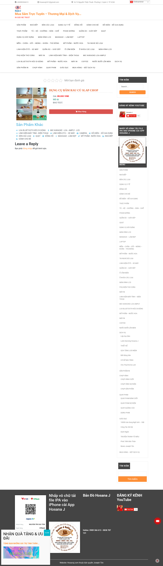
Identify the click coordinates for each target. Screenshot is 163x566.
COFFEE (85, 61)
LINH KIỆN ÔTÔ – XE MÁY (27, 49)
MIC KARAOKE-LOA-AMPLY (94, 55)
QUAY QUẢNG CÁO (128, 408)
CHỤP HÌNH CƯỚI (127, 379)
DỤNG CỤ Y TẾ (64, 25)
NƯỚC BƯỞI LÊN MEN (101, 61)
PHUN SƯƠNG (69, 31)
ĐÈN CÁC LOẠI (48, 25)
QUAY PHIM (51, 68)
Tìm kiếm (124, 466)
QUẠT (103, 31)
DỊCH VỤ (118, 61)
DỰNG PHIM (125, 413)
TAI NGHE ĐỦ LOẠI (95, 43)
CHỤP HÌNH (37, 68)
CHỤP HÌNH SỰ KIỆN (128, 384)
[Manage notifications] (157, 561)
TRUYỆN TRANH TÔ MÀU (130, 437)
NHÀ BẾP (34, 25)
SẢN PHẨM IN (22, 68)
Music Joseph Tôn (127, 446)
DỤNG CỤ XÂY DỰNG (25, 37)
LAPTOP (81, 37)
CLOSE (47, 533)
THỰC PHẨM (22, 31)
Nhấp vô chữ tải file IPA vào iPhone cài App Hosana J (62, 502)
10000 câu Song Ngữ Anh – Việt (132, 422)
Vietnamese (138, 2)
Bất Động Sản (126, 355)
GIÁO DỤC (64, 68)
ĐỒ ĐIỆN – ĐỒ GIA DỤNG (113, 25)
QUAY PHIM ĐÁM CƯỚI (129, 398)
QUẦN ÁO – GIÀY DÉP (88, 31)
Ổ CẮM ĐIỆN (70, 49)
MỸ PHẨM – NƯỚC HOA (73, 43)
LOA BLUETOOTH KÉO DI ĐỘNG (30, 61)
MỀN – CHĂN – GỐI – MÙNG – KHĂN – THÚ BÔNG (38, 43)
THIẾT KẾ (124, 346)
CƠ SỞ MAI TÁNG (127, 360)
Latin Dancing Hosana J (129, 341)
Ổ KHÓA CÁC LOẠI (87, 49)
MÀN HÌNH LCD (44, 37)
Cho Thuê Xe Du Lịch (128, 365)
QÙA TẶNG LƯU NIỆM (129, 350)
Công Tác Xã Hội (127, 427)
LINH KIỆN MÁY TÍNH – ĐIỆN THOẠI (64, 55)
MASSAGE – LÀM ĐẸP (64, 37)
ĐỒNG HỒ (78, 25)
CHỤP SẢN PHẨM (127, 389)
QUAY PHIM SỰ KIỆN (128, 403)
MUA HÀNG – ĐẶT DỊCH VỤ (83, 68)
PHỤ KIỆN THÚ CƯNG (26, 55)
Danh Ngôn (125, 432)
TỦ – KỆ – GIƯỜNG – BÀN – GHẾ (45, 31)
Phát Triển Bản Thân (128, 441)
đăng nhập (27, 148)
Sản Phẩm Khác (29, 124)
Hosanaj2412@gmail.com (49, 2)
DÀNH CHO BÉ (93, 25)
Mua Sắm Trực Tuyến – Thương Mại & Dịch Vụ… (48, 14)
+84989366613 (22, 2)
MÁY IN (42, 55)
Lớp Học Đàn (125, 336)
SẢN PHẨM (21, 25)
